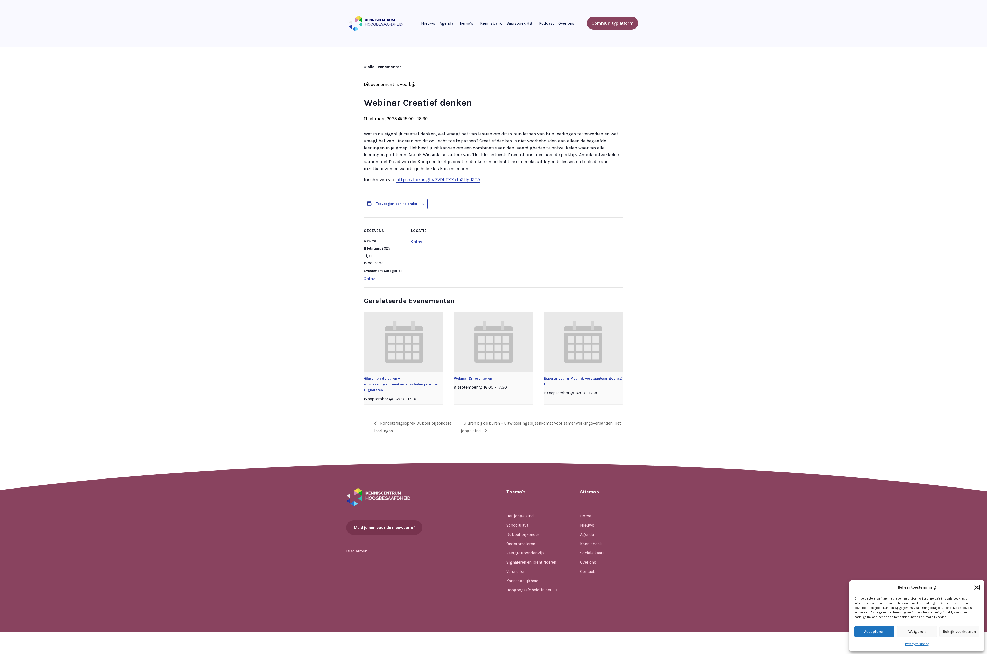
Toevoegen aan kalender (397, 203)
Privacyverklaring (917, 644)
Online (369, 278)
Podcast (546, 23)
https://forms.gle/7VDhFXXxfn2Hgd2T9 (438, 179)
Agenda (446, 23)
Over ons (566, 23)
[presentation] (403, 342)
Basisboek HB (519, 23)
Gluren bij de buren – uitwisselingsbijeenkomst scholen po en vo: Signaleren (401, 384)
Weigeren (917, 631)
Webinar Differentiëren (473, 378)
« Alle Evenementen (383, 66)
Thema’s (465, 23)
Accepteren (874, 631)
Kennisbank (491, 23)
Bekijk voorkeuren (959, 631)
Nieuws (428, 23)
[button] (976, 587)
